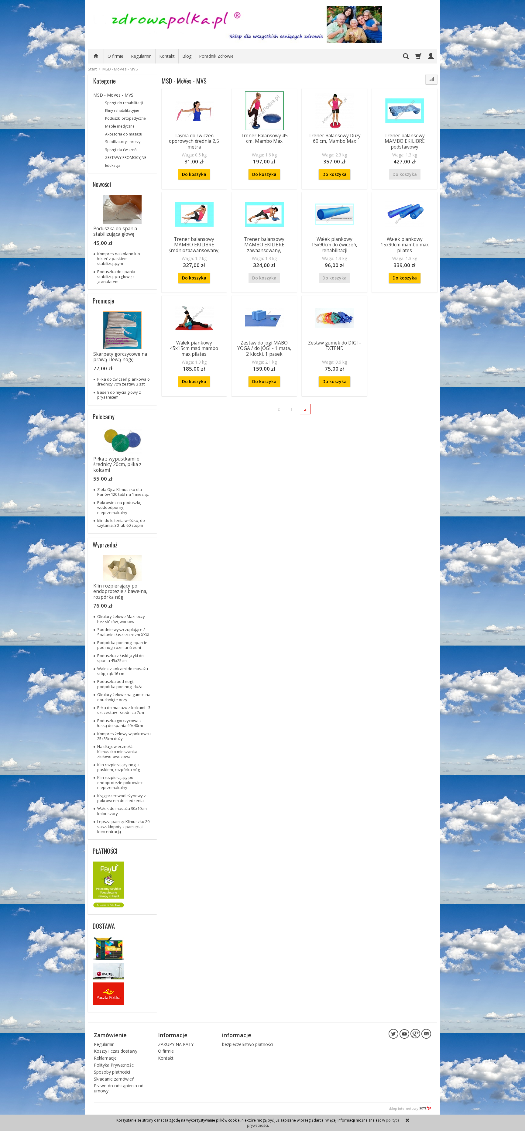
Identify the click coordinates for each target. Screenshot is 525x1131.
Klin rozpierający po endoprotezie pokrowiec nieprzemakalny (119, 782)
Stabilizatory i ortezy (122, 141)
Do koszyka (194, 174)
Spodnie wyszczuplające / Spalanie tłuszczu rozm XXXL (123, 632)
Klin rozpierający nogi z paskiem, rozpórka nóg (118, 767)
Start (92, 69)
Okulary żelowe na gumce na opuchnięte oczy (123, 697)
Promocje (103, 300)
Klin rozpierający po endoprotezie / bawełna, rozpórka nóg (120, 591)
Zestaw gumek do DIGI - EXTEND (334, 345)
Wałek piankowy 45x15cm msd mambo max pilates (194, 348)
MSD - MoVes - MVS (113, 95)
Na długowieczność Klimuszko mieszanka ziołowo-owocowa (117, 751)
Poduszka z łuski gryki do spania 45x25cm (120, 658)
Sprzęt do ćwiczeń (120, 149)
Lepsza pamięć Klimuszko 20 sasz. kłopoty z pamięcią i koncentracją (123, 826)
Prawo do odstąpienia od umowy (118, 1088)
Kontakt (167, 56)
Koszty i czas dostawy (115, 1051)
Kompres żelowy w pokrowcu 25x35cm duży (124, 736)
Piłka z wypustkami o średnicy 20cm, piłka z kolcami (117, 464)
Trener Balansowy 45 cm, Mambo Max (264, 138)
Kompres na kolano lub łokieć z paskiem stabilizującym (118, 258)
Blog (186, 56)
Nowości (102, 184)
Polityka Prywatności (114, 1065)
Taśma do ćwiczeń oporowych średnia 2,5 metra (194, 141)
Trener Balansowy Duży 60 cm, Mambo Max (334, 138)
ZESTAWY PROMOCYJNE (125, 157)
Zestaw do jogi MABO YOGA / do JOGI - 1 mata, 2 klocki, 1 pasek (264, 348)
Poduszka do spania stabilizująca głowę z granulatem (116, 276)
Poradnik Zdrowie (216, 56)
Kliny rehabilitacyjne (122, 110)
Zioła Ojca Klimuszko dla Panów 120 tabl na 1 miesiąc (123, 492)
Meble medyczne (120, 126)
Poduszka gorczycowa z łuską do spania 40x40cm (120, 723)
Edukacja (112, 165)
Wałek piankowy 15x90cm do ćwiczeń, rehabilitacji (334, 245)
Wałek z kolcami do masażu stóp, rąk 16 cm (122, 671)
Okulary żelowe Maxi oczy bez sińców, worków (121, 619)
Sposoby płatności (112, 1072)
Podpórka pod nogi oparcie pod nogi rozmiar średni (122, 645)
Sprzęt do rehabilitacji (124, 102)
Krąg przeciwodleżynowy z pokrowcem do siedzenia (121, 798)
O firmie (115, 56)
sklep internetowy (403, 1108)
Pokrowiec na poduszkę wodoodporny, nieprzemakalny (119, 507)
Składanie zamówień (114, 1079)
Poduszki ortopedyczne (125, 118)
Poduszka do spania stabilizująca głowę (115, 231)
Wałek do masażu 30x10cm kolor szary (122, 811)
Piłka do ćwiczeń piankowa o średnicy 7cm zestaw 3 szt (123, 381)
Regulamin (141, 56)
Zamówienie (110, 1035)
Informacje (172, 1035)
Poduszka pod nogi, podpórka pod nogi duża (119, 684)
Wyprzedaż (105, 544)
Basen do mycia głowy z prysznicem (119, 394)
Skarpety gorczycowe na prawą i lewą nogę (120, 357)
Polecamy (104, 416)
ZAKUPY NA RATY (176, 1044)
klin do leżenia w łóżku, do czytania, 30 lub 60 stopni (121, 523)
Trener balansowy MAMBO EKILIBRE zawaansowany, (264, 245)
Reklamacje (105, 1058)
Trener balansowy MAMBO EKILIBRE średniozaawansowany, (194, 245)
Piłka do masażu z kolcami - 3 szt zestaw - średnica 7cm (123, 710)
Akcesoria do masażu (123, 134)
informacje (236, 1035)
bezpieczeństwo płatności (247, 1044)
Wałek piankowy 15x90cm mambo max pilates (405, 245)
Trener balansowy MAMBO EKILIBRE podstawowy (404, 141)
